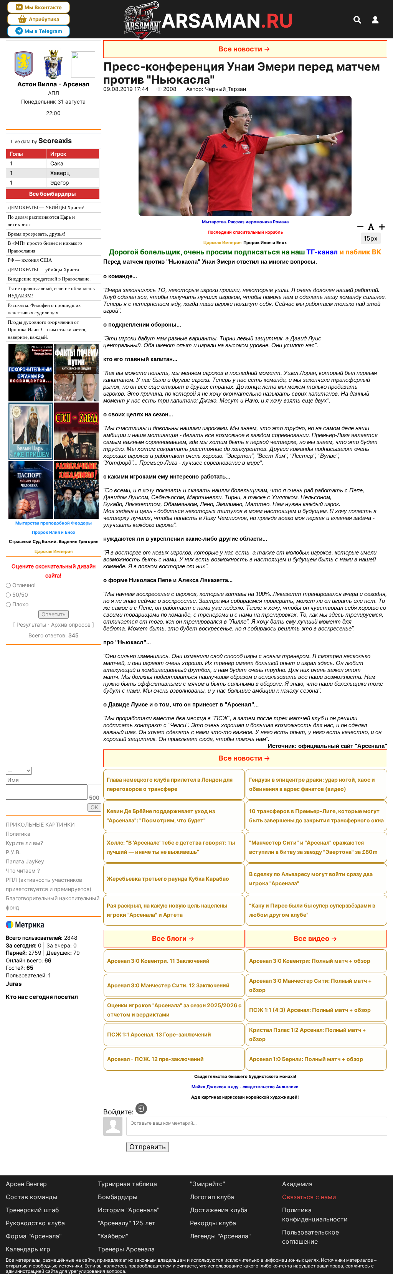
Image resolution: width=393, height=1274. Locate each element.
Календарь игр (28, 1249)
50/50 (20, 594)
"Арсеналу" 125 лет (126, 1223)
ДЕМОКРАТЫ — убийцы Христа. (44, 269)
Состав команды (31, 1197)
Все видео (311, 938)
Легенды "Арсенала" (220, 1236)
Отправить (147, 1147)
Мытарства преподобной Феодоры (53, 523)
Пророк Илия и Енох (53, 532)
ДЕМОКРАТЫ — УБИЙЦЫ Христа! (46, 207)
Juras (13, 983)
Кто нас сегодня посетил (42, 996)
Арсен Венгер (26, 1184)
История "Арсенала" (128, 1210)
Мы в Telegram (43, 31)
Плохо (20, 604)
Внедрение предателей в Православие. (49, 279)
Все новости (240, 49)
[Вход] (141, 1108)
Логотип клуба (212, 1197)
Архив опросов (71, 624)
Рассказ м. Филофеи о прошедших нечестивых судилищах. (44, 309)
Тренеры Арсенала (126, 1249)
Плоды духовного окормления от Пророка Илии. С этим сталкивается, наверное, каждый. (47, 329)
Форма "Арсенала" (33, 1236)
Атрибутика (44, 19)
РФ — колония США (30, 260)
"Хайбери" (113, 1236)
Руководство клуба (35, 1223)
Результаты (31, 624)
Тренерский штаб (32, 1210)
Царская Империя (54, 551)
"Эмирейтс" (207, 1184)
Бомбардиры (117, 1197)
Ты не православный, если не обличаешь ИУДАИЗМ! (51, 292)
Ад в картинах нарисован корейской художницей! (245, 1097)
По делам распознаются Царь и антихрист (41, 221)
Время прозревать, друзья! (36, 234)
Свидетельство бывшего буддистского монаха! (245, 1076)
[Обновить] (98, 770)
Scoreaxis (55, 141)
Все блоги (169, 938)
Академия (297, 1184)
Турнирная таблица (127, 1184)
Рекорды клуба (213, 1223)
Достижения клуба (219, 1210)
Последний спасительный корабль (245, 232)
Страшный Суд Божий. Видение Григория (53, 541)
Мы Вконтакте (43, 7)
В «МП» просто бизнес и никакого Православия (45, 247)
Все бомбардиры (52, 193)
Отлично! (24, 585)
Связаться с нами (309, 1197)
